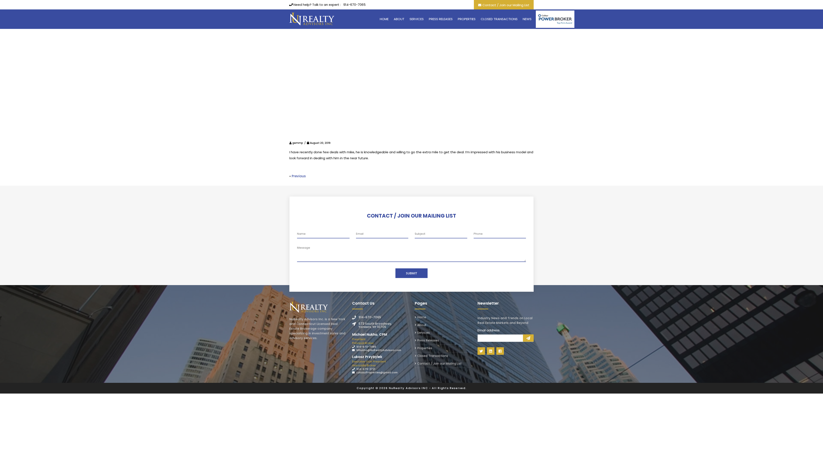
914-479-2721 (365, 369)
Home (384, 19)
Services (417, 19)
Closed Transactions (499, 19)
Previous (299, 176)
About (399, 19)
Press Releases (441, 19)
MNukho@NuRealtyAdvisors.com (378, 350)
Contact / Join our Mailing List (505, 5)
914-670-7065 (354, 4)
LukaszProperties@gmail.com (377, 372)
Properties (467, 19)
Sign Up (528, 338)
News (527, 19)
